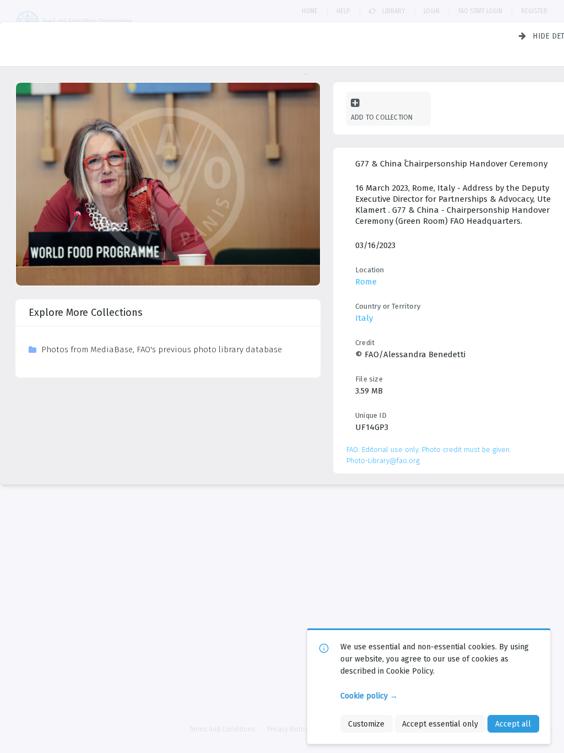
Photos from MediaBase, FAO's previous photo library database (161, 349)
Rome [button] (366, 282)
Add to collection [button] (382, 117)
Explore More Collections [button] (86, 312)
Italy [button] (364, 318)
